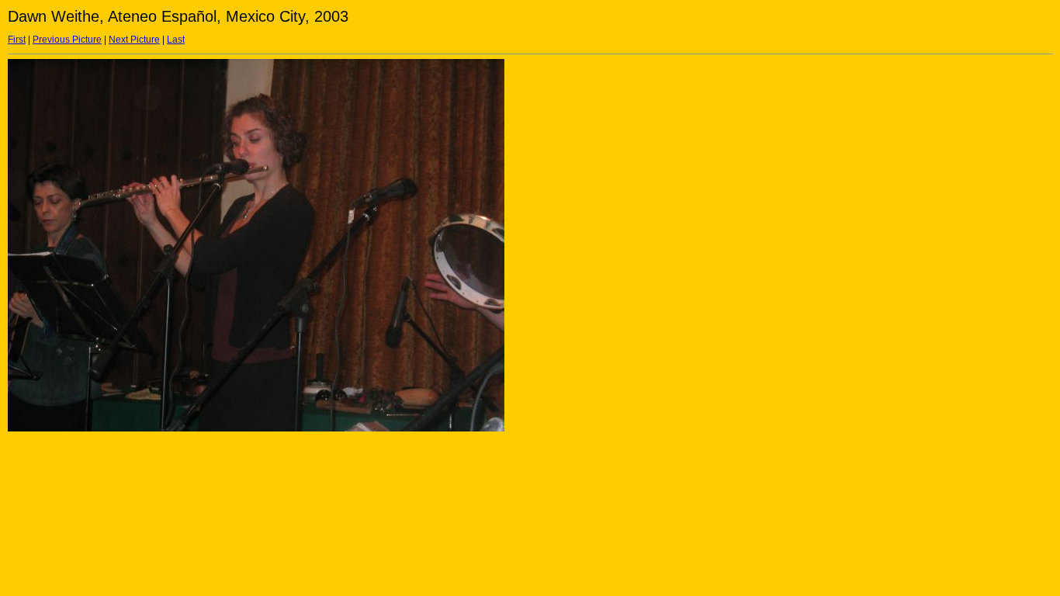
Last (176, 39)
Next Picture (134, 39)
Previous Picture (67, 39)
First (17, 39)
